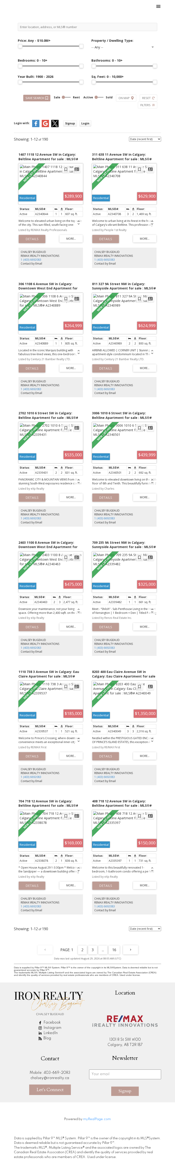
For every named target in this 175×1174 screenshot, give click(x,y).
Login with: (22, 123)
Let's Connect (50, 1090)
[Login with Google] (45, 126)
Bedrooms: (32, 60)
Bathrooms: (107, 60)
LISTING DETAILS (32, 239)
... (103, 949)
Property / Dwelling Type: (112, 40)
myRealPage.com (97, 1119)
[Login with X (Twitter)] (55, 126)
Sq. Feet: (107, 76)
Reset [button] (146, 98)
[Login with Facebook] (35, 126)
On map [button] (124, 98)
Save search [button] (35, 98)
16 (114, 949)
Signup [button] (70, 123)
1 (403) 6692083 (31, 260)
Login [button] (85, 123)
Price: (34, 40)
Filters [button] (145, 105)
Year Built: (35, 76)
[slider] (20, 46)
